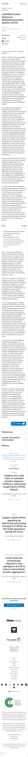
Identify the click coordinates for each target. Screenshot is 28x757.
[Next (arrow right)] (2, 754)
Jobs (14, 660)
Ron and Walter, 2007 (8, 84)
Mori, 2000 (11, 82)
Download (7, 35)
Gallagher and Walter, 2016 (10, 265)
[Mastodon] (14, 685)
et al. (8, 53)
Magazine (4, 8)
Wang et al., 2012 (10, 173)
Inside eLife (14, 671)
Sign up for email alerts (14, 605)
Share (5, 44)
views (23, 35)
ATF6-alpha (12, 459)
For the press (14, 675)
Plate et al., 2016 (7, 275)
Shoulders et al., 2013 (8, 147)
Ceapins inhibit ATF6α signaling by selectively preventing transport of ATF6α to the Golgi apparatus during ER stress (14, 525)
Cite (5, 38)
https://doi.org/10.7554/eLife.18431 (11, 29)
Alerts (14, 663)
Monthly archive (14, 673)
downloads (22, 37)
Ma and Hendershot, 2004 (16, 132)
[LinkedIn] (6, 685)
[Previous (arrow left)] (0, 754)
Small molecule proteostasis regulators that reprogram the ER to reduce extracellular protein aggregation (14, 565)
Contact (14, 665)
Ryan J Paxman (12, 52)
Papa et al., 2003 (7, 170)
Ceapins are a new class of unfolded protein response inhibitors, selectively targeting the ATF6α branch (14, 483)
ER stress (18, 459)
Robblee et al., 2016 (11, 175)
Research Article (10, 499)
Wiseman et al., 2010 (8, 172)
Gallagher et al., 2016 (14, 263)
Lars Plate (5, 52)
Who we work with (14, 662)
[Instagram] (18, 685)
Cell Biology (5, 10)
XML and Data (14, 678)
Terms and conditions (14, 667)
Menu (21, 4)
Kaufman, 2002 (19, 82)
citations (23, 39)
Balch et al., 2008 (19, 63)
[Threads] (26, 685)
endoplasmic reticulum (19, 455)
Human (14, 467)
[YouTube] (22, 685)
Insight (10, 8)
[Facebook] (14, 688)
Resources (14, 677)
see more (5, 246)
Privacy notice (14, 609)
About (14, 658)
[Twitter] (10, 685)
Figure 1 (4, 201)
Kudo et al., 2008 (17, 170)
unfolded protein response (10, 457)
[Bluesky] (2, 685)
